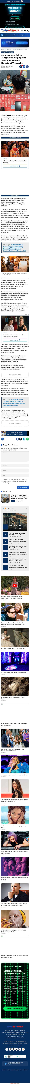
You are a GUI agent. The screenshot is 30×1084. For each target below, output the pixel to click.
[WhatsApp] (27, 439)
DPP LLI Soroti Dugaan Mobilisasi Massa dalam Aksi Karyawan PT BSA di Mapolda (18, 540)
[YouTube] (16, 1050)
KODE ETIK (12, 1041)
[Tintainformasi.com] (10, 30)
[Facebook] (17, 439)
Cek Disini (10, 1064)
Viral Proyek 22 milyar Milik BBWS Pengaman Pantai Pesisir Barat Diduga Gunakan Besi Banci (18, 534)
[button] (22, 31)
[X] (10, 1050)
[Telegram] (24, 439)
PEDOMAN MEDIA (21, 1041)
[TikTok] (20, 1050)
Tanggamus (11, 52)
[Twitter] (20, 439)
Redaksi (3, 66)
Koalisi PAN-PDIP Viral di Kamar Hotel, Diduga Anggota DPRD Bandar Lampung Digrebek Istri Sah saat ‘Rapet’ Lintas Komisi (18, 566)
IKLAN (20, 1045)
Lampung (4, 52)
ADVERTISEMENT (13, 1045)
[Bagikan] (27, 66)
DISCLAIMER (5, 1043)
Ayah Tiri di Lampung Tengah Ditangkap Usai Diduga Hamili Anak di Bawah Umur (18, 560)
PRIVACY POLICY (22, 1043)
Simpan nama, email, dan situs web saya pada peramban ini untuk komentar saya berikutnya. (15, 481)
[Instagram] (13, 1050)
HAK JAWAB (13, 1043)
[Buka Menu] (25, 31)
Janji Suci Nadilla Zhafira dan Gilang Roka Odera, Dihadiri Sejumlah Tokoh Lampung (17, 553)
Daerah (13, 501)
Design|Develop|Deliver (15, 1009)
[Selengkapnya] (26, 508)
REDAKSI (6, 1041)
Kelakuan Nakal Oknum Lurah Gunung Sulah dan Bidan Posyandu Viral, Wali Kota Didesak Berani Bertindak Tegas (18, 547)
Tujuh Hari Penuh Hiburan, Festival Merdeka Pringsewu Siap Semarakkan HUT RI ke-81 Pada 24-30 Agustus (19, 497)
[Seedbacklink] (23, 1049)
